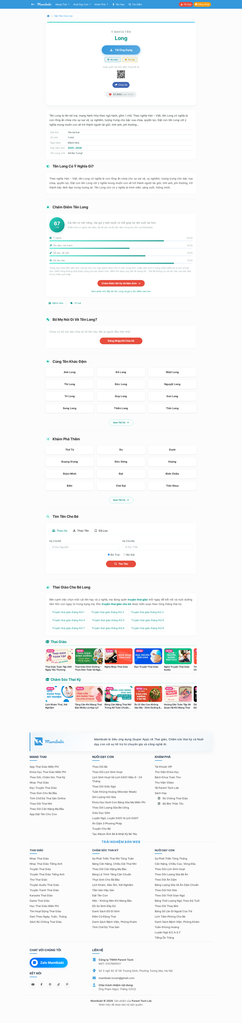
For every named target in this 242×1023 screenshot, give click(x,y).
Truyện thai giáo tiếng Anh (47, 874)
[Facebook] (41, 984)
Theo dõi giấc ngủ (104, 786)
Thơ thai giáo (38, 879)
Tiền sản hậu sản (103, 890)
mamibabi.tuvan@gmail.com (116, 978)
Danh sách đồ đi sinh (106, 911)
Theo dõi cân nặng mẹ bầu (47, 809)
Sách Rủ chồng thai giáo (46, 921)
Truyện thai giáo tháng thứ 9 (147, 628)
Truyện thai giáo (40, 869)
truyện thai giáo (138, 599)
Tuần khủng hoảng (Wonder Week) (114, 791)
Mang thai (61, 4)
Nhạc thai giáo (39, 782)
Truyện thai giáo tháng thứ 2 (107, 612)
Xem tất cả (119, 422)
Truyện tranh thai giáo (44, 890)
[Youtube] (33, 984)
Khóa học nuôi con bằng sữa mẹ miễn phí (118, 802)
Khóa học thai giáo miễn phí (48, 772)
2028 (79, 147)
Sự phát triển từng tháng (171, 858)
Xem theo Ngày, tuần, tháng (48, 916)
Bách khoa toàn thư (168, 777)
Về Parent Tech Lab (167, 787)
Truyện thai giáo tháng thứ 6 (147, 620)
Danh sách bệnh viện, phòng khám (114, 921)
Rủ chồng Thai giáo (175, 798)
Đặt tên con (100, 895)
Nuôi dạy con (81, 4)
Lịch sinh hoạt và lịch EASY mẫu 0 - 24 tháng (117, 779)
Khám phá (100, 4)
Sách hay (161, 793)
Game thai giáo (40, 900)
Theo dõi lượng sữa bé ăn (171, 874)
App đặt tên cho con (43, 814)
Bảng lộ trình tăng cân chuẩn (111, 874)
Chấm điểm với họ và (119, 283)
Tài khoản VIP (163, 766)
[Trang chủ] (48, 16)
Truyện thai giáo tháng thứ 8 (108, 628)
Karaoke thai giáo (41, 895)
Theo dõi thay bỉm (166, 906)
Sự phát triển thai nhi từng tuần (113, 858)
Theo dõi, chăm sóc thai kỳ (47, 777)
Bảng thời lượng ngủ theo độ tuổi (177, 900)
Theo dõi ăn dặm (166, 879)
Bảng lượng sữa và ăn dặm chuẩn (177, 885)
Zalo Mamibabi (52, 963)
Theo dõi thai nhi (41, 803)
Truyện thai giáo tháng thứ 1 (68, 612)
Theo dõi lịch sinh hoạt (107, 772)
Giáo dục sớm (101, 812)
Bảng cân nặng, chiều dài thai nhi (114, 863)
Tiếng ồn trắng (164, 937)
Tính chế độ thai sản (105, 927)
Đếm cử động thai (104, 916)
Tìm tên (123, 563)
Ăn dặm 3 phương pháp (107, 823)
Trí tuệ (77, 303)
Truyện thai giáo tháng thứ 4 (68, 620)
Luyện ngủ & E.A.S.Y (168, 932)
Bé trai (115, 554)
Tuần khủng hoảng (167, 927)
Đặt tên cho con (63, 16)
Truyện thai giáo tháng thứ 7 (68, 628)
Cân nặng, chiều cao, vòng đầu (175, 863)
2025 (71, 147)
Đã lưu (103, 530)
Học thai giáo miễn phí (44, 906)
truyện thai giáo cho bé (116, 604)
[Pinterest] (67, 984)
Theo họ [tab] (61, 530)
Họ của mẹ (128, 541)
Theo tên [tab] (83, 530)
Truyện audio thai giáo (44, 885)
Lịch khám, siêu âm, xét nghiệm (112, 885)
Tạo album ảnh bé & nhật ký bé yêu (114, 834)
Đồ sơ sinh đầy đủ (104, 906)
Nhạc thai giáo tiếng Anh (46, 863)
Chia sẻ (122, 84)
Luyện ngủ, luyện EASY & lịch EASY (115, 818)
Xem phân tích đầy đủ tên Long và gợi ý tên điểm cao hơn (121, 291)
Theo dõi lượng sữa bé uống (110, 807)
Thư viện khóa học (167, 772)
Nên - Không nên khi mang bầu (112, 900)
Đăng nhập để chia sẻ (121, 340)
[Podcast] (50, 984)
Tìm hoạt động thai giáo (45, 911)
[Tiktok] (58, 984)
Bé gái (130, 554)
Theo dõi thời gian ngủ (170, 895)
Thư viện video (164, 782)
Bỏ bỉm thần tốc (173, 803)
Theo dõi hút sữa (166, 890)
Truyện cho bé (101, 828)
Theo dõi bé (99, 766)
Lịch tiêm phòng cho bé (170, 916)
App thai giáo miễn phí (44, 766)
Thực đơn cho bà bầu (43, 793)
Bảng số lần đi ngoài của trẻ (173, 911)
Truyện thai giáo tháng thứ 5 (108, 620)
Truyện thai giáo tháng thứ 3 (147, 612)
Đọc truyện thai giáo (43, 787)
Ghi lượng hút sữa (104, 797)
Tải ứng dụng (123, 50)
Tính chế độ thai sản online (48, 798)
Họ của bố (55, 541)
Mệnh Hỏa (57, 303)
